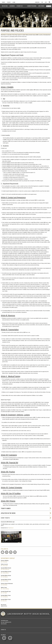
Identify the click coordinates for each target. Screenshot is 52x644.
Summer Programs (31, 6)
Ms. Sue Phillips (4, 592)
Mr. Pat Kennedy (4, 561)
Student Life (20, 6)
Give (42, 2)
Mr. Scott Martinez (4, 596)
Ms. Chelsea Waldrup (5, 588)
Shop (46, 2)
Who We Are (5, 6)
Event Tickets (5, 518)
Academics (12, 6)
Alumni (14, 2)
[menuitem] (5, 6)
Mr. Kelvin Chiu (4, 600)
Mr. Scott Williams (4, 576)
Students (9, 2)
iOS (8, 527)
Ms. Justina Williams (5, 572)
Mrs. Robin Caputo (4, 565)
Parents (3, 2)
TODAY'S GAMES (6, 508)
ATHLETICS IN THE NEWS (8, 513)
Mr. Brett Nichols (4, 584)
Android (12, 527)
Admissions (37, 2)
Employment (41, 6)
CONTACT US (3, 629)
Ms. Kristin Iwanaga (4, 580)
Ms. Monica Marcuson (5, 569)
